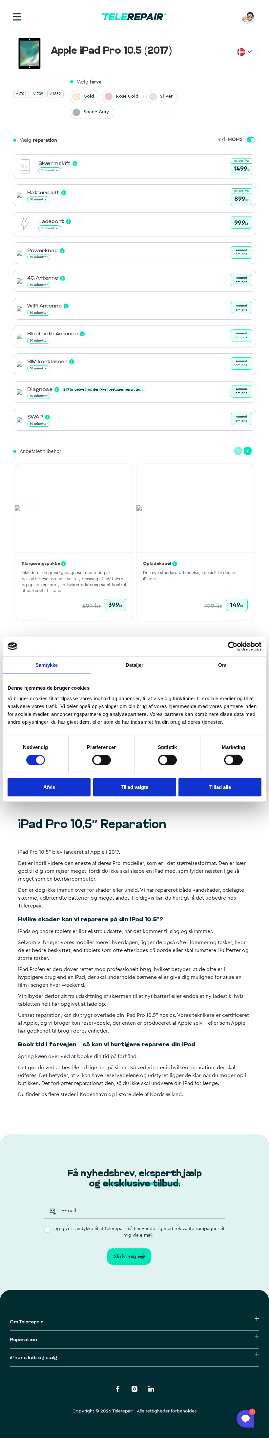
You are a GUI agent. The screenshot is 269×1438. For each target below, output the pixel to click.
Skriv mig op (129, 1256)
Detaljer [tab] (135, 664)
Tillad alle (220, 787)
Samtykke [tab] (46, 664)
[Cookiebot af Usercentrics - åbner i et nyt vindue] (232, 646)
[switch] (101, 760)
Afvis (49, 787)
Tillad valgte (134, 787)
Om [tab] (222, 664)
